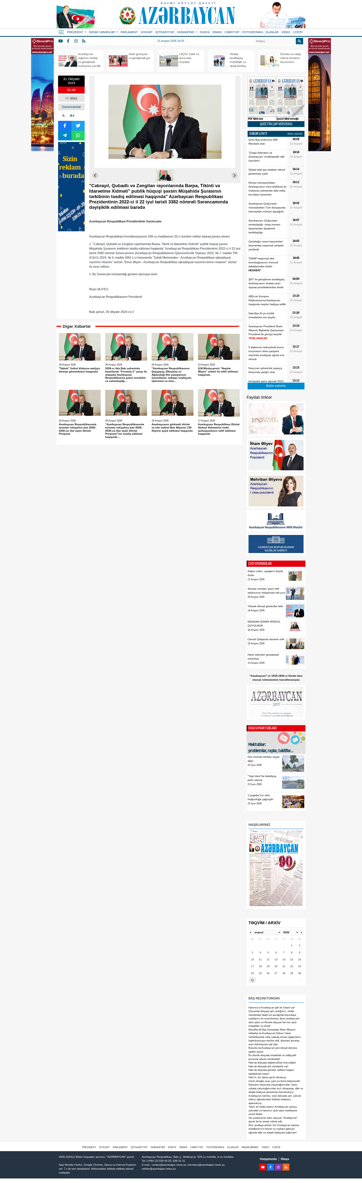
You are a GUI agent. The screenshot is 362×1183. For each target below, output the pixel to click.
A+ (72, 115)
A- (63, 115)
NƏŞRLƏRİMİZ (250, 1147)
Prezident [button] (75, 32)
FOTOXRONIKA (252, 32)
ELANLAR (272, 32)
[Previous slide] (95, 175)
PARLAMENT (129, 32)
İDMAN (217, 32)
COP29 (297, 32)
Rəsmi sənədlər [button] (102, 32)
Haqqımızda (268, 1159)
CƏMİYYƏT (232, 32)
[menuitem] (165, 175)
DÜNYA (205, 32)
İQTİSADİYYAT (164, 32)
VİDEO (285, 32)
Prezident (89, 1147)
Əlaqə (285, 1159)
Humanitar (158, 1147)
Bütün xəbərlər (295, 134)
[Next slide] (235, 175)
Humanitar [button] (186, 32)
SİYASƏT (147, 32)
